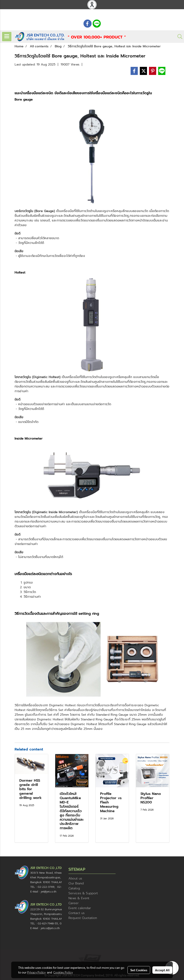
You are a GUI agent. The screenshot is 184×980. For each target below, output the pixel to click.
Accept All (162, 970)
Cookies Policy (63, 972)
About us (75, 878)
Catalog (74, 888)
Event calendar (79, 908)
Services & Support (83, 893)
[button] (178, 36)
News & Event (78, 898)
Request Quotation (82, 918)
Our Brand (76, 883)
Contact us (76, 913)
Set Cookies (138, 970)
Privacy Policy (36, 972)
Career (73, 903)
